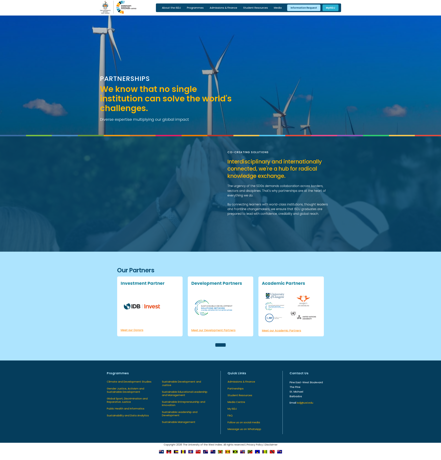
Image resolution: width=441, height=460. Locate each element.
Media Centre (236, 402)
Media (278, 7)
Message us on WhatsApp (244, 429)
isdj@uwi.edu (305, 402)
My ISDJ (232, 408)
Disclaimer (271, 444)
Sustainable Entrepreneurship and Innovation (183, 403)
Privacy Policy (255, 444)
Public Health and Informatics (125, 408)
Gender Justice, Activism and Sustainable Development (125, 390)
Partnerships (236, 388)
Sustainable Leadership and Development (179, 413)
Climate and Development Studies (129, 381)
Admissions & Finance (223, 7)
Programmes (195, 7)
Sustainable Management (178, 422)
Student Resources (255, 7)
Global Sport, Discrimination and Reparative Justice (127, 400)
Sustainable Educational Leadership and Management (184, 393)
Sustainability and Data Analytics (128, 415)
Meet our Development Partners (213, 330)
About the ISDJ (171, 7)
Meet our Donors (132, 330)
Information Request (304, 7)
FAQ (230, 415)
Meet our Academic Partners (281, 331)
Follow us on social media (244, 422)
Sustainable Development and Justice (181, 383)
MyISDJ (330, 7)
